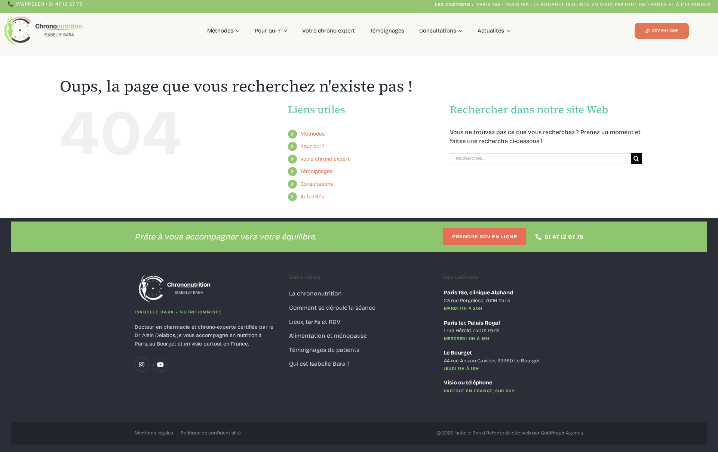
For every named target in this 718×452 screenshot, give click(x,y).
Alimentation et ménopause (328, 335)
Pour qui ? (312, 146)
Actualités (312, 197)
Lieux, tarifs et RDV (314, 321)
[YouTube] (160, 364)
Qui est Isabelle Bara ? (319, 363)
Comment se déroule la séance (332, 307)
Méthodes (312, 134)
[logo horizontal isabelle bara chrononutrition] (44, 15)
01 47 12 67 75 (563, 236)
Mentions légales (154, 433)
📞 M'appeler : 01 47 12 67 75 (45, 4)
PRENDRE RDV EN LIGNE (484, 236)
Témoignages (316, 171)
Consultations (316, 184)
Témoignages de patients (324, 349)
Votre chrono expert (325, 159)
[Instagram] (142, 364)
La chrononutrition (315, 293)
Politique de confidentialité (211, 433)
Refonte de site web (508, 433)
